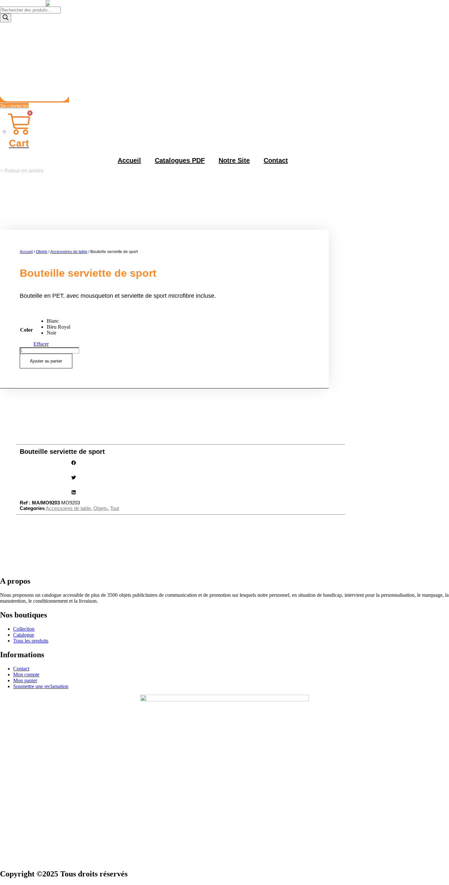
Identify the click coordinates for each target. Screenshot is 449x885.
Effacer (41, 344)
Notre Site (234, 160)
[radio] (58, 321)
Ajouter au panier (46, 361)
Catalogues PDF (180, 160)
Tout (114, 508)
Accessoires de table (68, 251)
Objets (41, 251)
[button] (22, 171)
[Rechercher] (5, 17)
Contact (276, 160)
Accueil (129, 160)
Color (26, 330)
